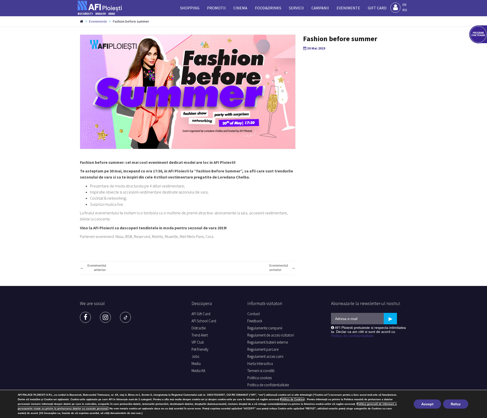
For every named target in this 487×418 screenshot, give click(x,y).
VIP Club (198, 342)
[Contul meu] (395, 8)
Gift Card (377, 7)
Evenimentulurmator (278, 267)
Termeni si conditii (260, 370)
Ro (405, 10)
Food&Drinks (268, 7)
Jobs (195, 356)
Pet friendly (200, 349)
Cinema (240, 7)
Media (196, 363)
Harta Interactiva (260, 363)
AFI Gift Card (201, 313)
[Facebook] (85, 317)
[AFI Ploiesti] (101, 5)
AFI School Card (204, 320)
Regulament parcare (263, 349)
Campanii (320, 7)
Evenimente (348, 7)
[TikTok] (125, 317)
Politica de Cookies (292, 399)
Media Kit (198, 370)
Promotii (216, 7)
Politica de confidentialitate (268, 384)
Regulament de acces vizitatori (270, 335)
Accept (427, 404)
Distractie (199, 328)
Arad (111, 13)
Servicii (296, 7)
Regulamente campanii (264, 328)
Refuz (456, 404)
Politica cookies (259, 377)
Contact (253, 313)
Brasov (100, 13)
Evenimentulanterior (97, 267)
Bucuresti (85, 13)
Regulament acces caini (265, 356)
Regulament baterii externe (267, 342)
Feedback (254, 320)
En (404, 4)
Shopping (189, 7)
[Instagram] (105, 317)
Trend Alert (200, 335)
